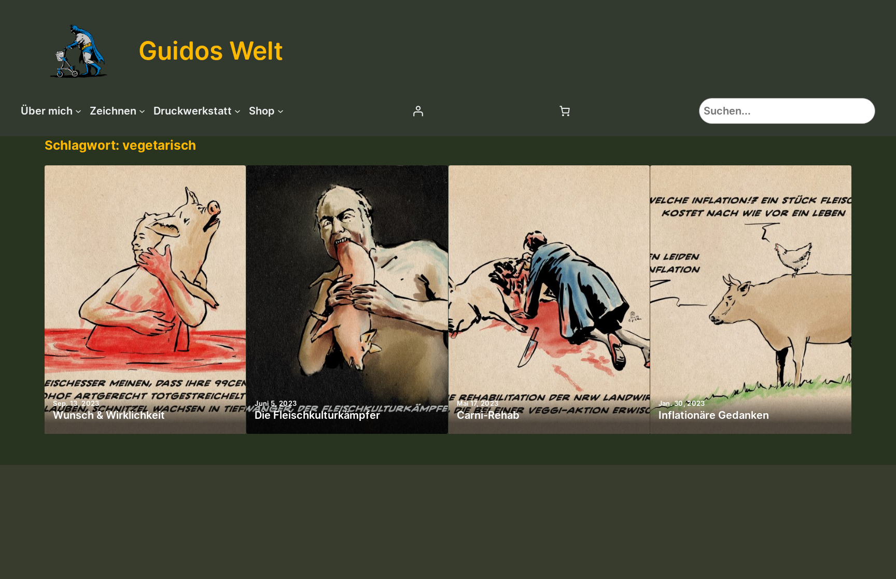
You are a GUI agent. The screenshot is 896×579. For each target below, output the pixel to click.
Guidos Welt (210, 50)
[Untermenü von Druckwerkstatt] (237, 111)
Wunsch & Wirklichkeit (109, 415)
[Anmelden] (418, 111)
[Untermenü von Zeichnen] (142, 111)
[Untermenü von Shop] (280, 111)
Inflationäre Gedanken (714, 415)
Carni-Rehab (488, 415)
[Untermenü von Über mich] (78, 111)
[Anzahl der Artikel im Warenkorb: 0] (565, 111)
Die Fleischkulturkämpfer (317, 415)
